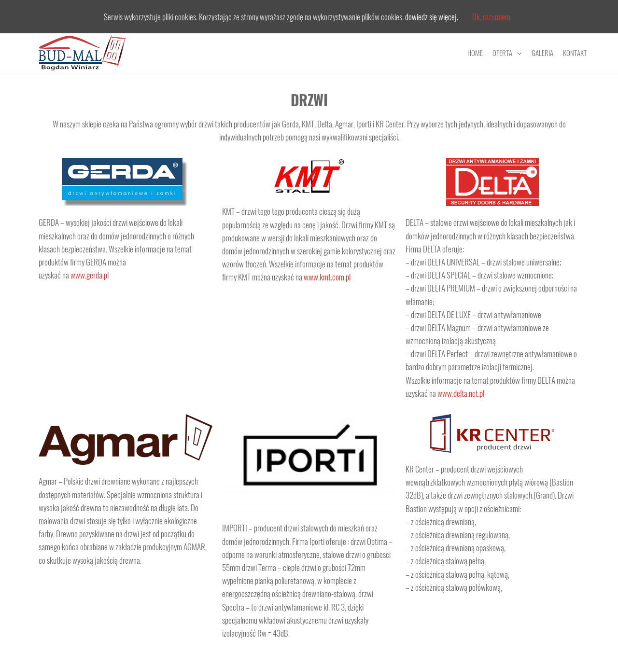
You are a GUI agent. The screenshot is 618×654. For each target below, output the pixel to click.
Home (475, 52)
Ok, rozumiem (491, 17)
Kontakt (575, 52)
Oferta (502, 52)
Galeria (542, 52)
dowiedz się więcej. (431, 17)
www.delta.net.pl (460, 393)
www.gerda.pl (89, 275)
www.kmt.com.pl (327, 277)
